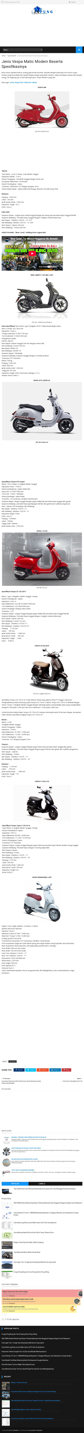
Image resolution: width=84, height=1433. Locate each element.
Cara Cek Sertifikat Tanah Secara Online (14, 1307)
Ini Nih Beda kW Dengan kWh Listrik (24, 1159)
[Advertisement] (42, 29)
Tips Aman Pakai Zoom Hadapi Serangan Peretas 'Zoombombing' (33, 1391)
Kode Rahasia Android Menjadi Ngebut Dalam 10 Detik (18, 1299)
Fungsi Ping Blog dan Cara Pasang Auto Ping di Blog (31, 1272)
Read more (12, 1296)
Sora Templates (14, 1430)
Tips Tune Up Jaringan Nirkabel (23, 1170)
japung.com (4, 1314)
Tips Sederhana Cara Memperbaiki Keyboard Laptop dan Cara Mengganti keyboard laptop (44, 1189)
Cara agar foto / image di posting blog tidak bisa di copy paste (35, 1262)
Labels (42, 1184)
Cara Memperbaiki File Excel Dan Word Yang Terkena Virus (34, 1232)
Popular (15, 1184)
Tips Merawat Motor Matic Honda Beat (27, 1252)
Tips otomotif (11, 56)
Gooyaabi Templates (35, 1430)
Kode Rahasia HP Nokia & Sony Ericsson (26, 1148)
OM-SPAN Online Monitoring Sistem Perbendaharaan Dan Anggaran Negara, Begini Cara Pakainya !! (48, 1203)
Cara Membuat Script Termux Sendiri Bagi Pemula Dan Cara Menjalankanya (28, 1369)
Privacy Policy (6, 1199)
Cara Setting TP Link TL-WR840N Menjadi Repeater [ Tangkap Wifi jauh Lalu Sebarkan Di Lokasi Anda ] (36, 1356)
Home (3, 56)
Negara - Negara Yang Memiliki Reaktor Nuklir (28, 1137)
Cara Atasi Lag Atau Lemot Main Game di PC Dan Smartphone (35, 1223)
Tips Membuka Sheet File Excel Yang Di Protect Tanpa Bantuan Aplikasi (35, 1400)
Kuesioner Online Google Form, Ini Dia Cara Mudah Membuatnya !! (24, 1351)
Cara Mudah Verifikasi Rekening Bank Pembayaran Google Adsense (25, 1360)
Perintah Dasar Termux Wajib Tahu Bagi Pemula (18, 1364)
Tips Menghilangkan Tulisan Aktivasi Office (26, 1409)
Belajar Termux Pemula (19, 1382)
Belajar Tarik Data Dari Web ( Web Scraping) (29, 1242)
